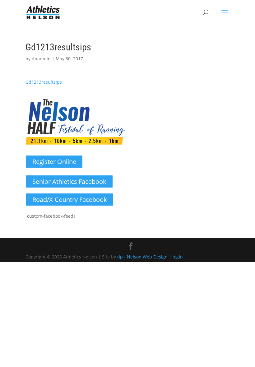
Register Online (54, 161)
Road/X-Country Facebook (69, 199)
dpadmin (41, 59)
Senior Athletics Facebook (69, 181)
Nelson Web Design (147, 257)
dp (120, 257)
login (178, 257)
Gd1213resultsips (44, 82)
